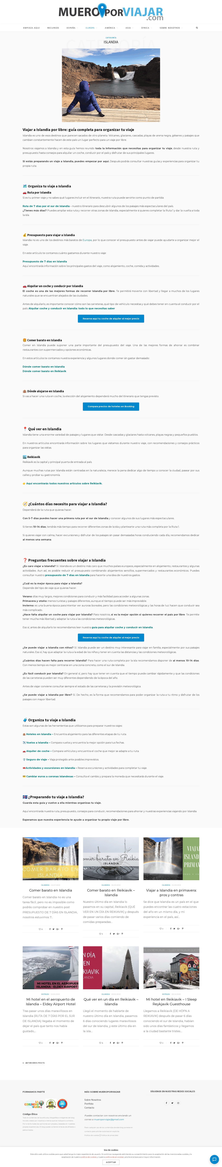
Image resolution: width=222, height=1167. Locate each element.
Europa (87, 240)
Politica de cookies (91, 1135)
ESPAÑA (71, 28)
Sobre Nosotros (92, 1100)
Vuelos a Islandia (37, 742)
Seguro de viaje (36, 759)
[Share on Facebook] (49, 929)
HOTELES (45, 994)
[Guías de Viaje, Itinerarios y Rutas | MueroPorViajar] (111, 12)
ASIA (128, 28)
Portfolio (88, 1103)
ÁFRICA (145, 28)
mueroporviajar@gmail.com (109, 1119)
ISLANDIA (45, 885)
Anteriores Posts (35, 1063)
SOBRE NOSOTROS (170, 28)
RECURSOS (53, 28)
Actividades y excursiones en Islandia (50, 768)
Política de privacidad (109, 1135)
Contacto (89, 1107)
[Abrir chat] (214, 1159)
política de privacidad (114, 1157)
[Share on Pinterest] (62, 929)
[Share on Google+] (57, 929)
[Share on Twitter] (53, 929)
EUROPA (90, 28)
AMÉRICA (110, 28)
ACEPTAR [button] (111, 1162)
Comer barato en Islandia (50, 890)
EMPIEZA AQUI (31, 28)
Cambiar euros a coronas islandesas (49, 776)
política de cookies (88, 1157)
